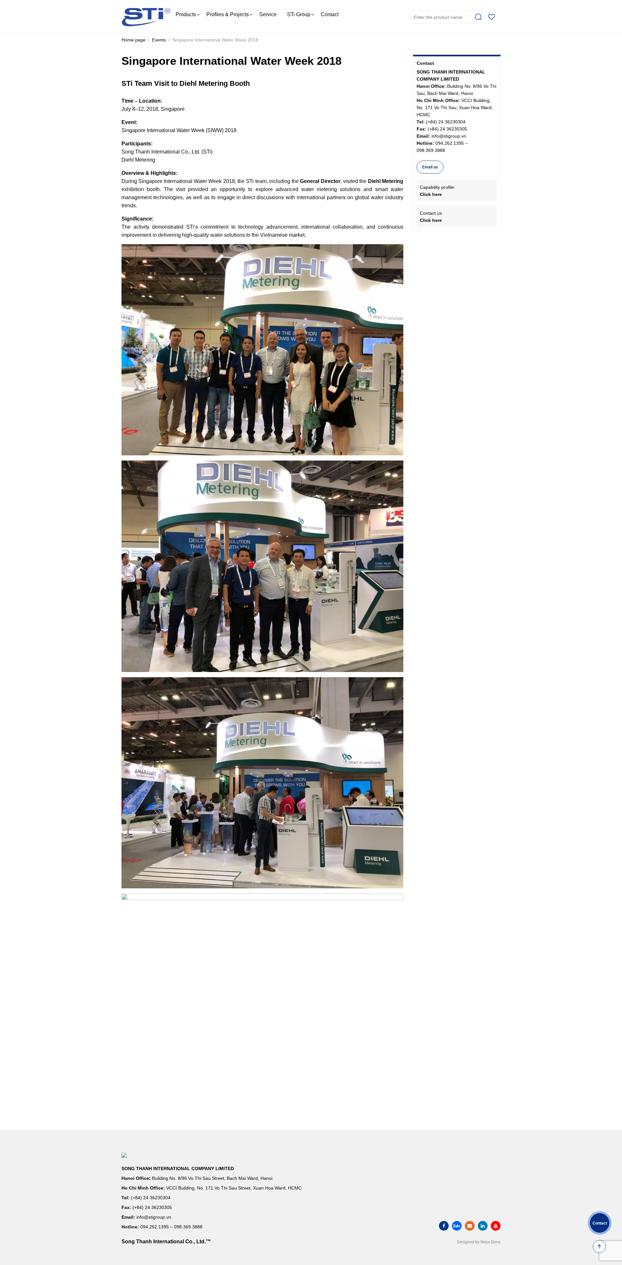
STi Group (298, 14)
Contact (330, 14)
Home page (133, 39)
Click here (431, 194)
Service (268, 14)
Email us (430, 167)
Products (186, 14)
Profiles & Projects (227, 14)
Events (159, 39)
